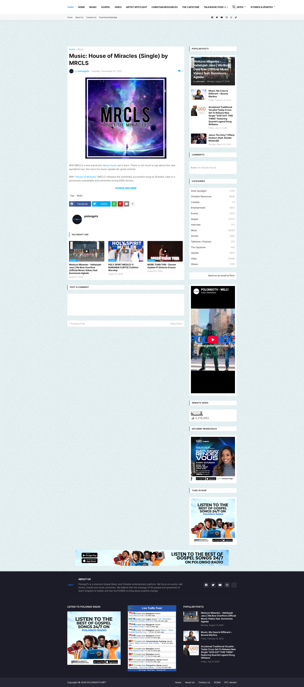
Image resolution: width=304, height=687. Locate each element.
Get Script (142, 670)
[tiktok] (236, 17)
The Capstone (190, 7)
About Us (79, 17)
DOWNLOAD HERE (125, 188)
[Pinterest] (120, 204)
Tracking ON (160, 670)
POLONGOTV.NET (136, 615)
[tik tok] (234, 585)
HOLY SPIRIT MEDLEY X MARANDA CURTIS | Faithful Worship (123, 267)
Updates (238, 7)
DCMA (217, 682)
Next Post (176, 323)
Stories (213, 235)
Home (81, 7)
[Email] (126, 204)
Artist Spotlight (136, 7)
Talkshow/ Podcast (216, 7)
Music (93, 7)
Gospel (105, 7)
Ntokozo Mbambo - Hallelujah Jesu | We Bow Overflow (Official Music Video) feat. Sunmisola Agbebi (85, 269)
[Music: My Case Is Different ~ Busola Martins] (198, 94)
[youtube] (222, 17)
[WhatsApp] (114, 204)
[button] (226, 7)
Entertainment (213, 207)
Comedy (213, 202)
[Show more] (132, 204)
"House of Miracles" (86, 176)
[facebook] (212, 17)
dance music (110, 165)
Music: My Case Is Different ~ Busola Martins (218, 93)
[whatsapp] (231, 17)
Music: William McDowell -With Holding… (144, 643)
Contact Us (91, 17)
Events (213, 213)
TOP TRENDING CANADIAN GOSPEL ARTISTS (150, 620)
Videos (213, 264)
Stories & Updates (262, 7)
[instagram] (227, 17)
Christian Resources (165, 7)
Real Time (151, 670)
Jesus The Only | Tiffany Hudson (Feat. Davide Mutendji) (221, 138)
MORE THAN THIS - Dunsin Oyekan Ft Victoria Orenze (161, 266)
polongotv (91, 216)
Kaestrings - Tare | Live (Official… (142, 667)
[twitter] (217, 17)
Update (213, 252)
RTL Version (231, 682)
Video (118, 7)
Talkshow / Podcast (213, 241)
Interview (213, 224)
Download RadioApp (108, 17)
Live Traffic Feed (152, 608)
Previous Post (78, 323)
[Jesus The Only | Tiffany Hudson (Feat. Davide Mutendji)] (198, 139)
